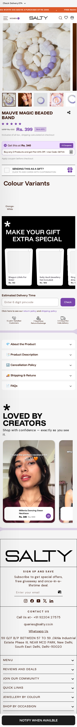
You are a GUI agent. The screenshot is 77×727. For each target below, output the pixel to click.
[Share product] (69, 112)
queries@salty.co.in (38, 624)
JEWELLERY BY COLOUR (21, 697)
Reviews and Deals (20, 669)
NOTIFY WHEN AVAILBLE (39, 720)
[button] (12, 124)
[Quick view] (48, 515)
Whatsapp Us (38, 631)
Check (68, 302)
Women (13, 18)
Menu (8, 660)
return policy (29, 311)
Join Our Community (21, 678)
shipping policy (49, 311)
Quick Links (13, 687)
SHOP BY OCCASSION (20, 706)
